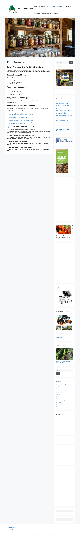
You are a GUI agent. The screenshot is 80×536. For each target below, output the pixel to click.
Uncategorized (59, 404)
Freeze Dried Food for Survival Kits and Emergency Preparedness (25, 122)
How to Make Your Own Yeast (17, 119)
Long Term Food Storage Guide (17, 123)
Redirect (58, 398)
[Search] (71, 62)
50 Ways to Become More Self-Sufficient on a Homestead (46, 13)
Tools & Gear (68, 6)
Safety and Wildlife (60, 400)
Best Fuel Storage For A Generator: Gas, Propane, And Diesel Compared (64, 120)
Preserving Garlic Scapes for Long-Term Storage (21, 120)
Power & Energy (60, 396)
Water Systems (59, 406)
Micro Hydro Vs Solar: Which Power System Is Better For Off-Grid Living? (63, 107)
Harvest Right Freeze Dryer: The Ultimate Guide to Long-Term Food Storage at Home (30, 113)
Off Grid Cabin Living (25, 8)
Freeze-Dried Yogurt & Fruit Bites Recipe (19, 116)
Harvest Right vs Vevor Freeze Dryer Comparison (21, 114)
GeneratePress (48, 534)
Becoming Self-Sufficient (62, 384)
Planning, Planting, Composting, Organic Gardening (63, 362)
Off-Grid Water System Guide (50, 10)
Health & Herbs (60, 6)
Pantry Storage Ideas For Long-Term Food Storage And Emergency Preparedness (63, 112)
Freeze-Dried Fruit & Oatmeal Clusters (19, 117)
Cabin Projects (46, 2)
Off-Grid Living (37, 2)
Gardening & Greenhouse (39, 6)
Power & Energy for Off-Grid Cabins (58, 2)
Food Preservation (51, 6)
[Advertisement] (64, 199)
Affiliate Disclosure (11, 527)
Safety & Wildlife (37, 10)
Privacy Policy (10, 529)
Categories (59, 381)
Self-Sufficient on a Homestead (64, 10)
